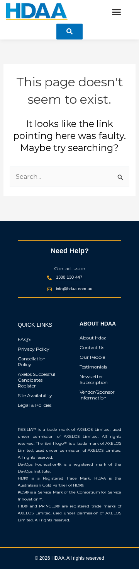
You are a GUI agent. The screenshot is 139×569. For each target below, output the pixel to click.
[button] (116, 12)
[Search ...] (69, 31)
